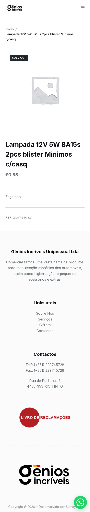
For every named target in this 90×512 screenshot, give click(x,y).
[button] (80, 502)
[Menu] (83, 8)
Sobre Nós (45, 313)
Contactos (44, 331)
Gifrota (45, 325)
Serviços (45, 319)
